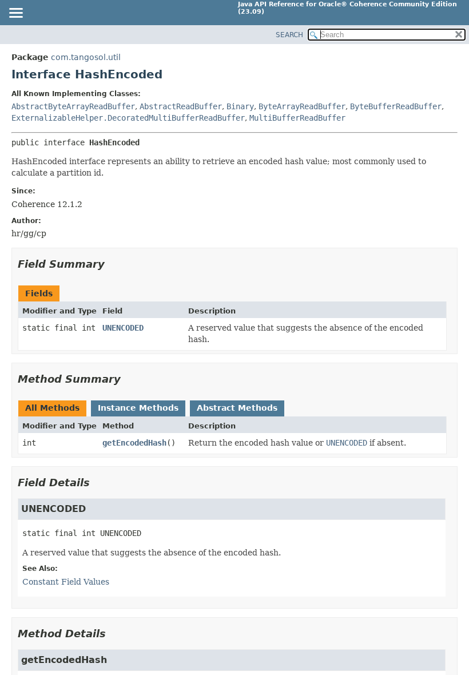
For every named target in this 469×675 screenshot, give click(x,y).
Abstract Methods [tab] (237, 407)
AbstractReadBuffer (181, 106)
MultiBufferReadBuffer (297, 117)
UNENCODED (123, 327)
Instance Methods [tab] (138, 407)
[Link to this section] (112, 264)
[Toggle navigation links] (15, 14)
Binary (240, 106)
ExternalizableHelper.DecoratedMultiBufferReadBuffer (128, 117)
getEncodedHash (134, 442)
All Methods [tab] (52, 407)
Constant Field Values (65, 581)
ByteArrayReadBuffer (302, 106)
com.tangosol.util (86, 57)
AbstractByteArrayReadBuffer (73, 106)
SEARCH (289, 35)
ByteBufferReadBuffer (396, 106)
